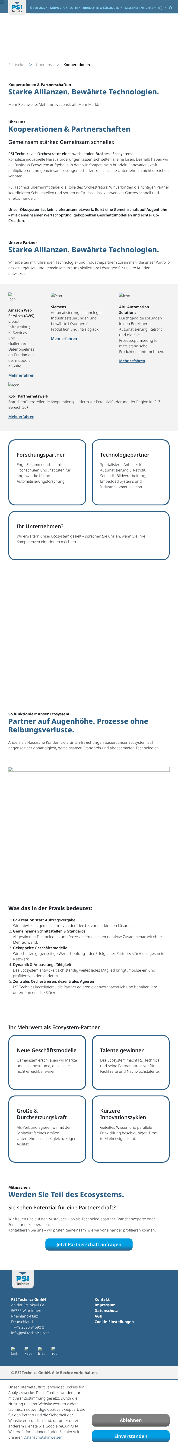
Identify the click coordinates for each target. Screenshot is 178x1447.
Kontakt (102, 1299)
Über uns (37, 8)
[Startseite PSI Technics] (17, 7)
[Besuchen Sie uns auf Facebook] (28, 1351)
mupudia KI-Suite (64, 8)
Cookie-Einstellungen (114, 1321)
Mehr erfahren (21, 416)
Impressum (105, 1305)
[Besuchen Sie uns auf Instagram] (41, 1351)
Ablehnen (131, 1420)
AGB (98, 1316)
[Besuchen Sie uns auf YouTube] (54, 1351)
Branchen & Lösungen (101, 8)
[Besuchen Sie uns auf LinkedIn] (14, 1351)
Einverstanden (130, 1436)
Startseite (16, 64)
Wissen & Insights (138, 8)
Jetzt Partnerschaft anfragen (89, 1244)
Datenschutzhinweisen (43, 1437)
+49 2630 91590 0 (29, 1327)
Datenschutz (106, 1310)
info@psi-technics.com (30, 1332)
